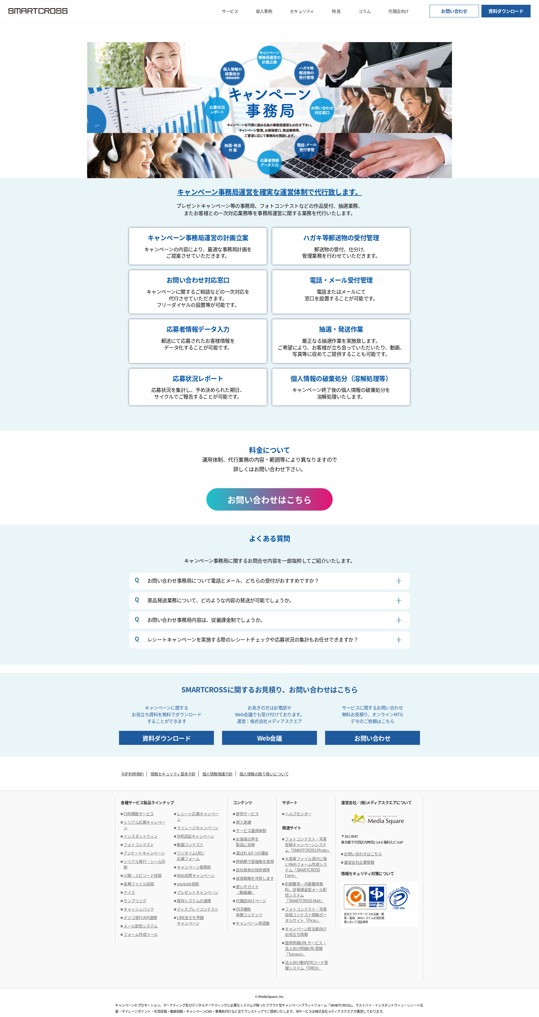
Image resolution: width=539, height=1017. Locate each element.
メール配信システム (141, 926)
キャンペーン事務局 (194, 867)
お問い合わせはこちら (269, 499)
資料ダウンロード (505, 11)
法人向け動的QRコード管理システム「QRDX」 (306, 965)
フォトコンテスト (139, 844)
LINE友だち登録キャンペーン (190, 920)
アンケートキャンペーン (144, 853)
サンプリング (135, 900)
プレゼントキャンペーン (197, 892)
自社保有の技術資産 (253, 870)
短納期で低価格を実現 (255, 861)
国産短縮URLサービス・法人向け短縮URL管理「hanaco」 (305, 948)
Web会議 (269, 737)
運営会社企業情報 (359, 862)
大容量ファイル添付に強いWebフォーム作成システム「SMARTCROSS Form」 (306, 867)
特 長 (336, 11)
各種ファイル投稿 (139, 884)
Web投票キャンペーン (196, 875)
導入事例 (264, 11)
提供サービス (247, 813)
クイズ (129, 892)
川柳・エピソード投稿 (142, 875)
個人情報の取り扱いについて (264, 774)
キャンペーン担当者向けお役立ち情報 (305, 931)
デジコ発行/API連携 (140, 917)
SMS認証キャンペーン (195, 836)
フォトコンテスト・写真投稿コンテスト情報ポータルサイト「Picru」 (306, 914)
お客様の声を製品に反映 (247, 841)
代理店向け (398, 11)
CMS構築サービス (139, 813)
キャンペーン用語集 (253, 923)
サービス (230, 11)
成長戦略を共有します (255, 878)
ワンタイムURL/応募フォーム (190, 855)
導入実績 (243, 822)
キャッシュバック (139, 909)
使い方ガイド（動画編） (247, 889)
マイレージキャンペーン (197, 827)
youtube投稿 (188, 884)
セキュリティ (302, 11)
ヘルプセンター (298, 813)
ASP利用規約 (133, 774)
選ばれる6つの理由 (252, 853)
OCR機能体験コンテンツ (249, 911)
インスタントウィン (141, 836)
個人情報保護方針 (217, 774)
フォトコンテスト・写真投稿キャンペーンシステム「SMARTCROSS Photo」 (308, 844)
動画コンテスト (190, 844)
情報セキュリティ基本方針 (173, 774)
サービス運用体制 (251, 830)
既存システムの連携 (194, 900)
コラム (364, 11)
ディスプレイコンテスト (197, 909)
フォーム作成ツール (141, 934)
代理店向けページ (251, 900)
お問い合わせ (454, 11)
